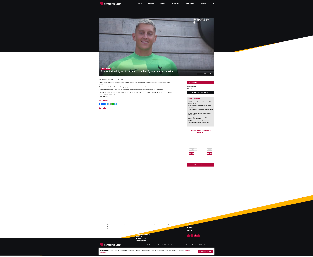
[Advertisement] (156, 12)
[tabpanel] (200, 112)
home (140, 4)
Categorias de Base (113, 226)
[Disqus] (137, 132)
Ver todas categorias (200, 92)
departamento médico (143, 234)
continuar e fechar (205, 251)
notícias (151, 4)
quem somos (190, 4)
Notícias (189, 88)
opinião (162, 4)
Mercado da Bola (191, 86)
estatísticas (140, 228)
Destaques (111, 228)
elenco (138, 230)
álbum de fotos (141, 238)
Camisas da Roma (141, 240)
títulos (138, 232)
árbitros (139, 236)
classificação (140, 226)
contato (203, 4)
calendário (175, 4)
